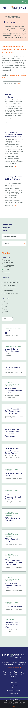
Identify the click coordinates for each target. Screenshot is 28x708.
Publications (8, 290)
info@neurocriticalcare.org (14, 667)
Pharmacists (8, 263)
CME (5, 301)
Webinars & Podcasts (11, 288)
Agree (13, 706)
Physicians (7, 260)
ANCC (5, 309)
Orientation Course (11, 293)
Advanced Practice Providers (11, 266)
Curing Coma (14, 685)
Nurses (6, 269)
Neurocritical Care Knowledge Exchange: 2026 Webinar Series (13, 135)
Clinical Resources (10, 285)
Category (5, 277)
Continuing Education (12, 282)
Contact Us (14, 682)
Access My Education (10, 83)
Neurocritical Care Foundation (14, 690)
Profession (6, 257)
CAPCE (6, 312)
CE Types (5, 299)
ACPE (5, 306)
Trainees (7, 272)
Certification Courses (12, 280)
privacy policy (21, 704)
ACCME (6, 304)
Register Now (9, 122)
